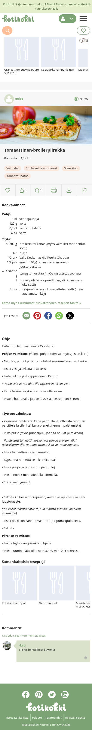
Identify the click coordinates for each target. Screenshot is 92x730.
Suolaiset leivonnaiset (41, 168)
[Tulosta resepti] (54, 190)
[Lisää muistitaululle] (8, 190)
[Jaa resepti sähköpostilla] (26, 315)
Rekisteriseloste (75, 718)
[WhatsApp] (59, 315)
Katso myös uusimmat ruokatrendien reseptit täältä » (41, 303)
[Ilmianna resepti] (84, 190)
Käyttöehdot (53, 718)
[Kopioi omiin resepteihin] (69, 190)
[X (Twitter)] (70, 315)
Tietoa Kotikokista (17, 718)
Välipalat (12, 168)
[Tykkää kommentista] (85, 657)
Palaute (37, 718)
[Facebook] (48, 315)
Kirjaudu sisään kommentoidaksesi (24, 635)
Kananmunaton (17, 176)
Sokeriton (71, 168)
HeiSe (18, 99)
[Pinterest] (37, 315)
